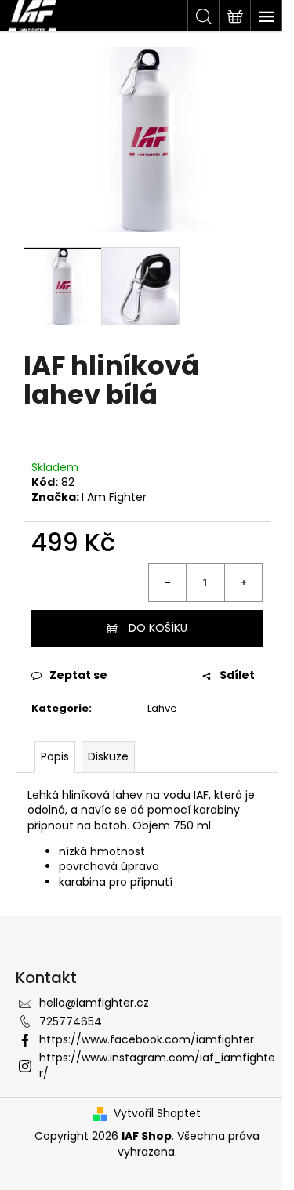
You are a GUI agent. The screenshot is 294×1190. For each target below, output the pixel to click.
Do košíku (158, 628)
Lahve (162, 708)
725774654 (70, 1021)
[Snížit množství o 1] (168, 582)
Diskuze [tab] (108, 756)
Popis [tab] (55, 756)
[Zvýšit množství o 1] (243, 582)
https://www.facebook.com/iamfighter (146, 1039)
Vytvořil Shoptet (157, 1113)
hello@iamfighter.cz (94, 1002)
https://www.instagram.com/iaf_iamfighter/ (157, 1065)
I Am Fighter (114, 497)
